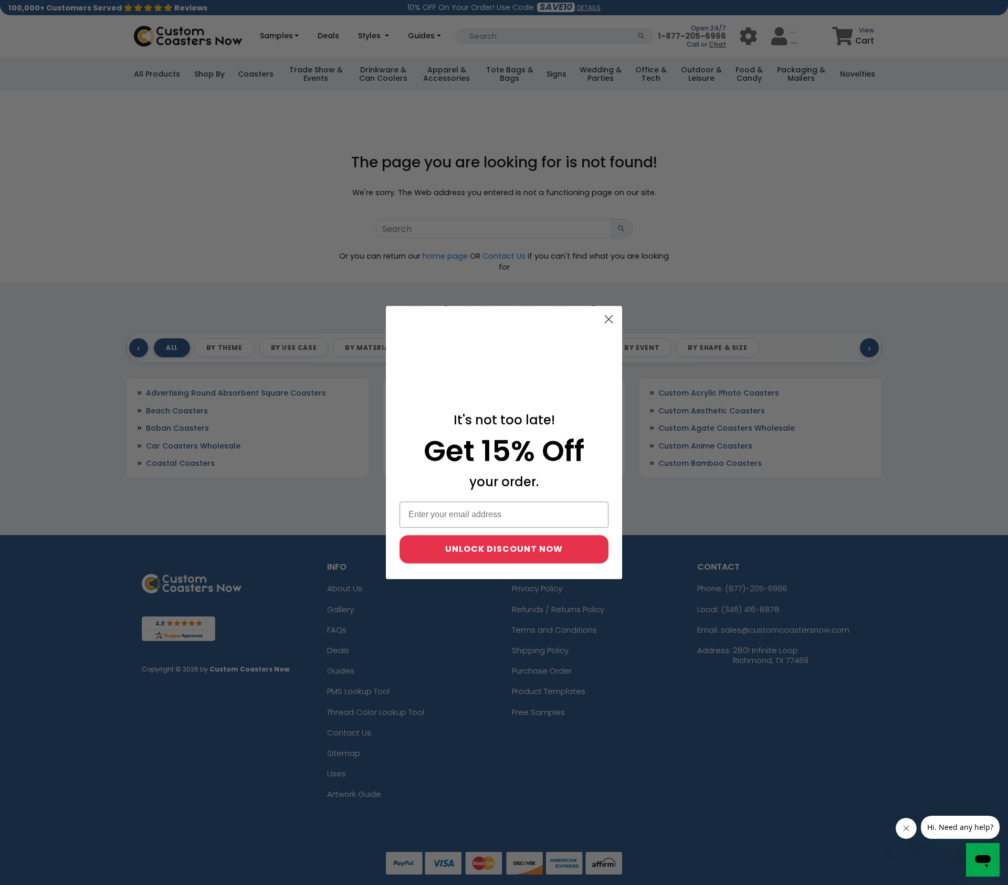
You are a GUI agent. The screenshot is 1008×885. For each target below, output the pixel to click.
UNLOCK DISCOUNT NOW (504, 549)
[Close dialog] (609, 319)
